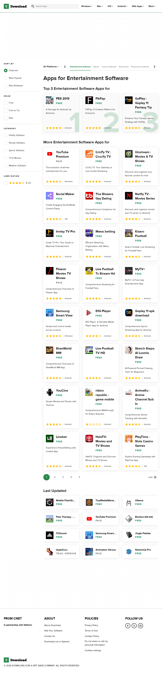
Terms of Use (91, 630)
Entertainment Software (80, 67)
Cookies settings (93, 650)
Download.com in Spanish (56, 641)
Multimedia (123, 67)
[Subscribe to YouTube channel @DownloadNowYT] (140, 625)
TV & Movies (15, 158)
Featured (13, 70)
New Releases (16, 85)
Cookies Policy (92, 636)
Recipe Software (17, 142)
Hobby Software (17, 135)
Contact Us (49, 636)
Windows (86, 6)
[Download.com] (15, 6)
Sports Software (16, 150)
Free (11, 102)
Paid (11, 118)
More (151, 6)
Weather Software (17, 165)
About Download (52, 625)
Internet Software (109, 67)
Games (96, 67)
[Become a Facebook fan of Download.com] (127, 625)
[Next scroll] (154, 67)
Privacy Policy (91, 625)
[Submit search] (32, 6)
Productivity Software (140, 67)
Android (122, 6)
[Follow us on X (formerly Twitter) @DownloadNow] (134, 625)
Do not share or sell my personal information (96, 643)
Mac (99, 6)
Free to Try (14, 110)
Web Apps (137, 6)
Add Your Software (53, 630)
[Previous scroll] (65, 67)
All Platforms (50, 66)
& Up (28, 182)
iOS (109, 6)
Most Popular (15, 78)
